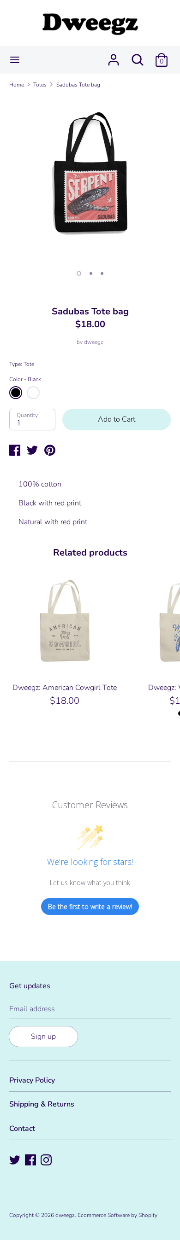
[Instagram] (47, 1161)
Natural (33, 392)
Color (25, 379)
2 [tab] (91, 273)
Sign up (43, 1036)
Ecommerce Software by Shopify (117, 1215)
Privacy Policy (32, 1080)
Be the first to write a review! (90, 906)
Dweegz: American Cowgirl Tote (64, 688)
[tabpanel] (90, 180)
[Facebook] (31, 1161)
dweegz (93, 342)
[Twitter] (15, 1161)
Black (15, 392)
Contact (22, 1129)
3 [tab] (102, 273)
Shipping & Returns (41, 1104)
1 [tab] (79, 273)
